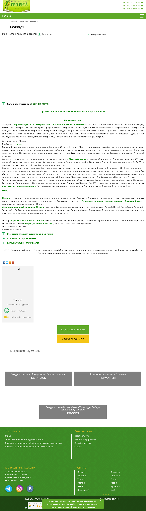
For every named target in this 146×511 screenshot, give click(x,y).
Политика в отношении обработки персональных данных (33, 443)
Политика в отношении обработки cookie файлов (29, 446)
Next (135, 70)
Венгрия (81, 475)
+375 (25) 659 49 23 (133, 5)
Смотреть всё (109, 494)
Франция (115, 486)
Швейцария (83, 490)
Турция (81, 479)
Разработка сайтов (109, 498)
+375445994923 (18, 310)
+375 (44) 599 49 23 (133, 8)
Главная (13, 21)
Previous (11, 70)
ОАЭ (113, 490)
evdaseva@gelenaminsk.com (22, 317)
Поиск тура (23, 21)
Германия (115, 475)
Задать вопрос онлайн (73, 329)
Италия (81, 482)
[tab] (73, 74)
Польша (81, 472)
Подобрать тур (81, 435)
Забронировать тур (73, 338)
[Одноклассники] (10, 262)
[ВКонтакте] (4, 262)
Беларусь (115, 472)
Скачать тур (47, 34)
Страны (78, 446)
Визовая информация (85, 439)
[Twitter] (7, 262)
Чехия (80, 486)
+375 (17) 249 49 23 (133, 2)
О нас (8, 435)
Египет (114, 479)
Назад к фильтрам (98, 34)
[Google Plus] (13, 262)
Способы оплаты (82, 443)
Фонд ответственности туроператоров (24, 439)
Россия (114, 482)
